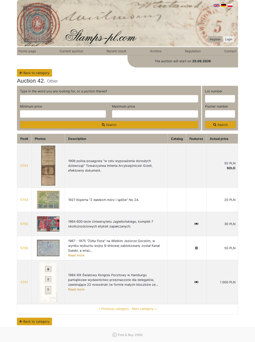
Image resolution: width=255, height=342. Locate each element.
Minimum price (31, 106)
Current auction (71, 51)
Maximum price (123, 106)
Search (110, 125)
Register (215, 39)
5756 (24, 248)
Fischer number (216, 106)
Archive (155, 51)
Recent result (116, 51)
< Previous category (113, 309)
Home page (27, 51)
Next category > (144, 309)
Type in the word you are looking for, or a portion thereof (63, 91)
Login (228, 39)
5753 (24, 166)
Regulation (193, 51)
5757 (24, 282)
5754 (24, 200)
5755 (24, 224)
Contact (230, 51)
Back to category (35, 73)
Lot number (213, 91)
